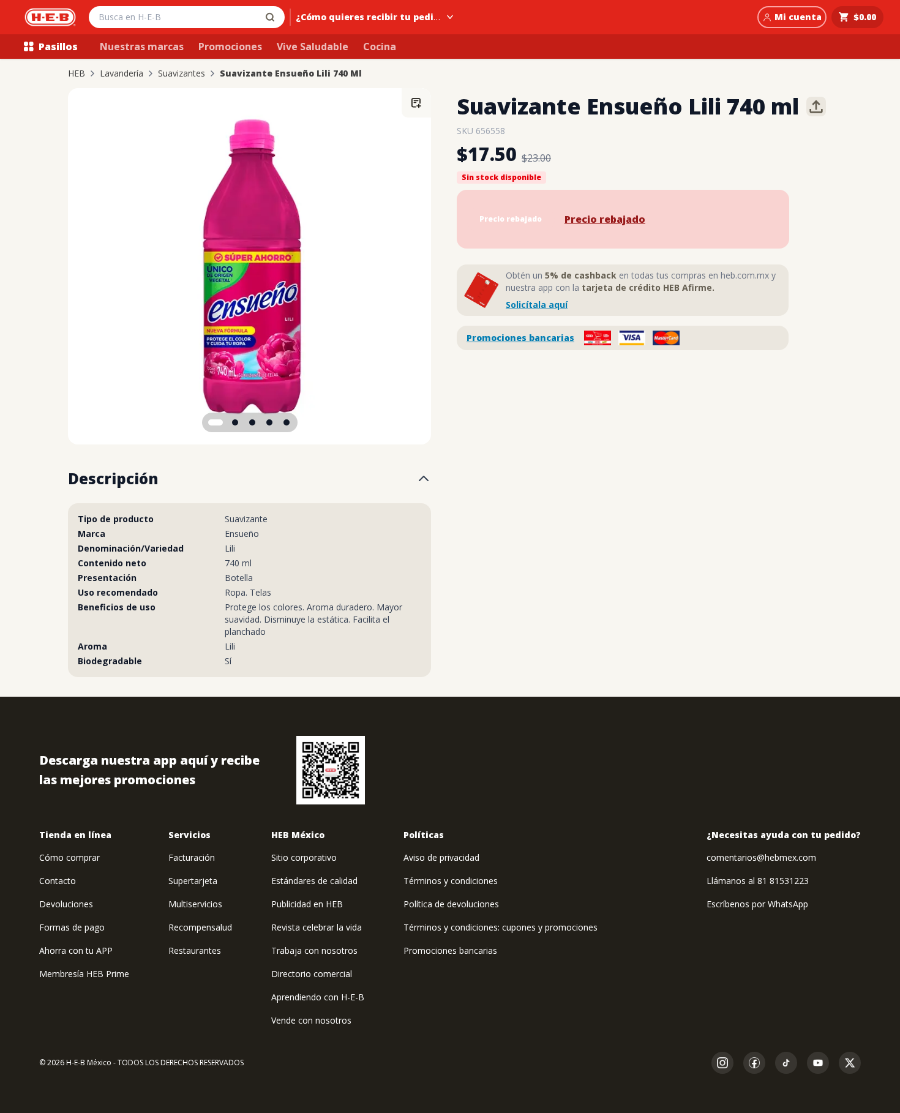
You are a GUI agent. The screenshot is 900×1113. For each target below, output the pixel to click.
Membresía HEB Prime (84, 974)
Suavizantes (181, 73)
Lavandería (121, 73)
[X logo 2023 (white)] (850, 1063)
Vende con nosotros (311, 1020)
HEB (76, 73)
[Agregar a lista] (416, 103)
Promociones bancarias (520, 337)
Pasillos (58, 46)
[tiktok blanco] (786, 1063)
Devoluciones (66, 904)
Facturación (191, 857)
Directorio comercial (311, 974)
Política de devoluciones (451, 904)
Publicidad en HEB (307, 904)
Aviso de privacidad (441, 857)
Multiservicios (195, 904)
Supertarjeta (192, 880)
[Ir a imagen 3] (252, 422)
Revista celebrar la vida (316, 927)
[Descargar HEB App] (330, 770)
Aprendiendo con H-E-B (317, 997)
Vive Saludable (312, 46)
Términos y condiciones (450, 880)
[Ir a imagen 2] (235, 422)
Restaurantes (194, 950)
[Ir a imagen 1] (215, 422)
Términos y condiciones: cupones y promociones (500, 927)
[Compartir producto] (816, 106)
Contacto (57, 880)
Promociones (230, 46)
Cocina (379, 46)
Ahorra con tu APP (76, 950)
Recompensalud (200, 927)
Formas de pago (72, 927)
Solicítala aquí (537, 304)
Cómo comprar (69, 857)
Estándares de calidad (314, 880)
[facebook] (754, 1063)
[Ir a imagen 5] (286, 422)
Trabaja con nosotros (314, 950)
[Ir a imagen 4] (269, 422)
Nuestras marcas (142, 46)
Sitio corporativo (304, 857)
